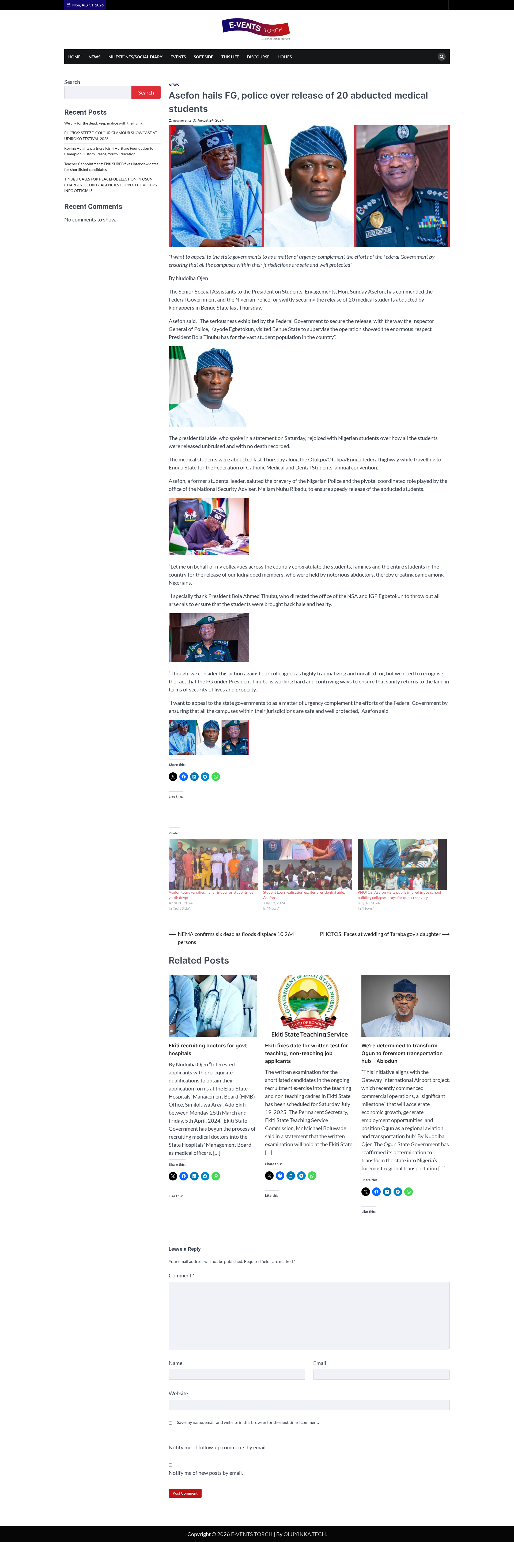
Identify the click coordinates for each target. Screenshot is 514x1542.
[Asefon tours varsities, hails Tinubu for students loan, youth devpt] (213, 864)
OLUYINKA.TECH (305, 1534)
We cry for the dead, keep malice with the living (103, 123)
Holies (285, 56)
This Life (230, 56)
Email (319, 1363)
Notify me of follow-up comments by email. (218, 1447)
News (94, 56)
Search (72, 81)
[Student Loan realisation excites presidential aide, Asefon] (307, 864)
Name (175, 1363)
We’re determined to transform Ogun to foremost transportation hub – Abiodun (402, 1053)
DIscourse (258, 56)
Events (178, 56)
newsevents (182, 120)
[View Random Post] (443, 5)
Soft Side (203, 56)
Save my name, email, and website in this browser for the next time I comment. (248, 1422)
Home (74, 56)
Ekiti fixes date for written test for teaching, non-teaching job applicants (306, 1053)
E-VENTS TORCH (252, 1534)
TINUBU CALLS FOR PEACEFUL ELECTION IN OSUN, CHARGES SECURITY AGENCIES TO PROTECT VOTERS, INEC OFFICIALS (110, 185)
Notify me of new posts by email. (206, 1472)
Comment (182, 1275)
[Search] (442, 57)
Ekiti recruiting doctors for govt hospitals (208, 1049)
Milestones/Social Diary (135, 56)
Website (178, 1393)
